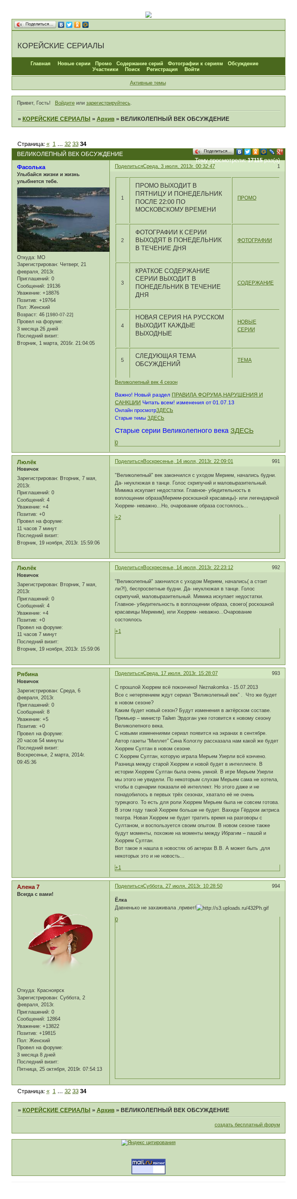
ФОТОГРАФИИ (254, 240)
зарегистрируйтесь (108, 103)
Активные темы (148, 83)
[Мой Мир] (86, 25)
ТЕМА (244, 360)
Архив (105, 119)
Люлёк (26, 462)
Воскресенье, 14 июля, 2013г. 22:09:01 (188, 461)
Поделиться (129, 166)
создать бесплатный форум (247, 1125)
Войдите (65, 103)
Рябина (27, 674)
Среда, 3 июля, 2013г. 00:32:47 (179, 166)
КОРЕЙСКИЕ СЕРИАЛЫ (56, 119)
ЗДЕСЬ (164, 410)
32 (68, 144)
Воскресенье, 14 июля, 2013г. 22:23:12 (188, 567)
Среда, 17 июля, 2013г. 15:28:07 (180, 673)
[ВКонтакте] (61, 25)
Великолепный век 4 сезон (146, 382)
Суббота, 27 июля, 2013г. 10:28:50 (182, 886)
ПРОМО (246, 198)
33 (75, 144)
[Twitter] (69, 25)
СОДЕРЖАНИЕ (255, 283)
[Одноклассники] (77, 25)
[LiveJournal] (272, 152)
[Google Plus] (280, 152)
